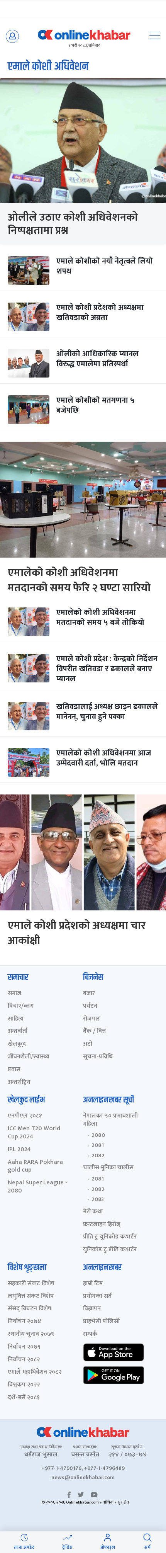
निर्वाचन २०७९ (24, 1347)
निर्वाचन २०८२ (24, 1360)
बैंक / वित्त (94, 1031)
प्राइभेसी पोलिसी (101, 1322)
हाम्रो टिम (93, 1284)
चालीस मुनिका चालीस (108, 1168)
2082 (98, 1156)
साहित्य (16, 1019)
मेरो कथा (93, 1212)
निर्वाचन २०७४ (24, 1322)
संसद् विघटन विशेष (29, 1309)
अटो (87, 1044)
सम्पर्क (90, 1334)
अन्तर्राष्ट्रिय (19, 1082)
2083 (97, 1199)
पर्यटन (90, 1006)
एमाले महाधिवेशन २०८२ (34, 1372)
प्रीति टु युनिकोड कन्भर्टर (110, 1237)
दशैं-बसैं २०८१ (24, 1398)
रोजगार (91, 1019)
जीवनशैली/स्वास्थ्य (28, 1057)
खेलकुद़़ (17, 1044)
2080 (98, 1135)
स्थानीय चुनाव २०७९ (31, 1334)
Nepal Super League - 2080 (38, 1187)
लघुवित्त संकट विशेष (31, 1297)
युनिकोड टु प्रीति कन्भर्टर (110, 1250)
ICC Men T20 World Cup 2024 (34, 1133)
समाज (14, 994)
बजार (89, 994)
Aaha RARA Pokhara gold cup (35, 1166)
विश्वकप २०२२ (24, 1385)
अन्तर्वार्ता (17, 1031)
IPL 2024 (19, 1150)
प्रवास (14, 1070)
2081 (97, 1145)
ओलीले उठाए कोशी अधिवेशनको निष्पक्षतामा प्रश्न (73, 224)
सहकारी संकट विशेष (31, 1284)
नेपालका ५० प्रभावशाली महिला (110, 1120)
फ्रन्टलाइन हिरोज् (101, 1225)
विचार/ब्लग (21, 1006)
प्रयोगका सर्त (97, 1297)
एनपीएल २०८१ (25, 1116)
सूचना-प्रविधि (98, 1057)
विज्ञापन (92, 1309)
